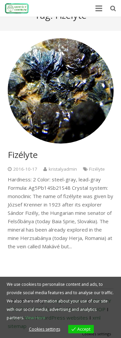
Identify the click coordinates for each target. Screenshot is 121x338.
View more (35, 318)
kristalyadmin (63, 169)
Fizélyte (23, 155)
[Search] (113, 8)
